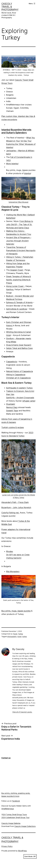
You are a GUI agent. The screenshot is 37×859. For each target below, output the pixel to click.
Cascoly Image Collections (25, 826)
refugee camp (28, 401)
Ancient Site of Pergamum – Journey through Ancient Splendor (18, 240)
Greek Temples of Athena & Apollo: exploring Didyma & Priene (18, 279)
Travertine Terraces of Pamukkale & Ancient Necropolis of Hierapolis (20, 250)
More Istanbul (12, 164)
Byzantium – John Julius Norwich (16, 507)
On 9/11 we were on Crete (18, 555)
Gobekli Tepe (12, 410)
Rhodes (9, 551)
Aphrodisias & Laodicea (16, 309)
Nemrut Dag (11, 407)
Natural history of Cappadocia (19, 371)
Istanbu (27, 173)
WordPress (22, 851)
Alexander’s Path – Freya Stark (15, 502)
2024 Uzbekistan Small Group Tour (15, 817)
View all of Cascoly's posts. (22, 712)
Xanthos (9, 289)
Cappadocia (11, 361)
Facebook (16, 801)
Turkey (20, 634)
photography (12, 636)
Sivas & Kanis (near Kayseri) (18, 345)
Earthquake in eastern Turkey (19, 388)
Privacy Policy (7, 846)
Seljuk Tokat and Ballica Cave (19, 348)
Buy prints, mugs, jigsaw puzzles (16, 611)
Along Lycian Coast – (15, 286)
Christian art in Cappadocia (18, 378)
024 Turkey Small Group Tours (14, 815)
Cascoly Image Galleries (10, 823)
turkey (24, 636)
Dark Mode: (28, 856)
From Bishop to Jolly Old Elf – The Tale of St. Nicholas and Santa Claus (19, 224)
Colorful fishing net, (10, 513)
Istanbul (5, 129)
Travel (15, 634)
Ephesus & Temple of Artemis (19, 302)
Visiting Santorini (13, 558)
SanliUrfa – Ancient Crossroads (20, 397)
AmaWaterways (7, 809)
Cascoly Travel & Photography (9, 6)
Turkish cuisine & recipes (12, 427)
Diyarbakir (10, 404)
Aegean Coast (17, 270)
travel (19, 636)
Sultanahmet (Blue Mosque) (18, 202)
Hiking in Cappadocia (15, 374)
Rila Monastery (12, 571)
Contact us (6, 758)
